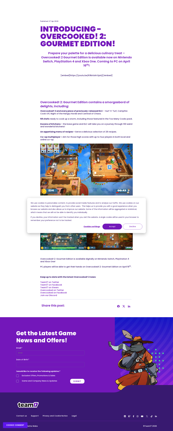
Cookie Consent (15, 425)
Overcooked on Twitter (52, 290)
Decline (132, 226)
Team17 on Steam (49, 287)
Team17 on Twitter (49, 282)
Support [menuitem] (35, 416)
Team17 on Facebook (51, 284)
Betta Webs (32, 426)
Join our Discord (48, 295)
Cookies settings (92, 226)
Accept (112, 226)
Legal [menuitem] (74, 416)
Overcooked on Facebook (53, 292)
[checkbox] (50, 379)
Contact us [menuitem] (21, 416)
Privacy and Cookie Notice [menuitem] (55, 416)
